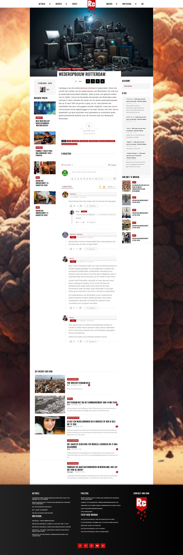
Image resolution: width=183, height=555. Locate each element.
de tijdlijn (66, 97)
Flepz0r (69, 426)
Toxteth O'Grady (131, 153)
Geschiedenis (77, 69)
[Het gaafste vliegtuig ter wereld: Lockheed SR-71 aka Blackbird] (50, 448)
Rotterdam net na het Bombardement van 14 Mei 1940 (92, 402)
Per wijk (111, 91)
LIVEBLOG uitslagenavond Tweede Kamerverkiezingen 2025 (100, 502)
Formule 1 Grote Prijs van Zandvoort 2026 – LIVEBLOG (44, 153)
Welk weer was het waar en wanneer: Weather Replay (43, 123)
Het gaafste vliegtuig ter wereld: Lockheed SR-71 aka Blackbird (92, 446)
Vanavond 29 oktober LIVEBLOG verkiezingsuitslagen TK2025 (101, 505)
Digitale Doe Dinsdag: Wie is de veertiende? (95, 531)
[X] (93, 81)
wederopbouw (93, 141)
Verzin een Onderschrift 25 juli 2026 (140, 201)
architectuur (65, 69)
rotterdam (75, 141)
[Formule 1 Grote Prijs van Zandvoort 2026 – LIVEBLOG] (45, 137)
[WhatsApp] (102, 81)
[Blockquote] (90, 179)
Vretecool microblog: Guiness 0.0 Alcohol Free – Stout (50, 524)
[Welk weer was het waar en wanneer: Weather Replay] (45, 108)
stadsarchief (84, 141)
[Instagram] (85, 545)
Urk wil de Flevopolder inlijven (42, 513)
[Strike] (81, 179)
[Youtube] (97, 545)
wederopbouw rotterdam (107, 141)
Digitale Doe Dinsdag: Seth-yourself (93, 528)
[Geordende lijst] (84, 179)
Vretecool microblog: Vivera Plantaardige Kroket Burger (51, 527)
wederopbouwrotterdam (69, 144)
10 (117, 426)
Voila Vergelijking (87, 511)
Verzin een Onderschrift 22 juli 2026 (140, 239)
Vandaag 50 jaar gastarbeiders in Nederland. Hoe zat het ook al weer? (92, 468)
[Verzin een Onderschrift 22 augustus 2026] (45, 167)
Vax (128, 128)
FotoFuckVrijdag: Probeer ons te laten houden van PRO (99, 522)
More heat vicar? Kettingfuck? (91, 525)
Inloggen (113, 165)
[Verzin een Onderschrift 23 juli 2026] (126, 225)
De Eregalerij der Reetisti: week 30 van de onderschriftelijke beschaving (141, 188)
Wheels (39, 147)
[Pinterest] (98, 81)
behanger (70, 472)
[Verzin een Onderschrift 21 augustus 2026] (45, 197)
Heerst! (39, 117)
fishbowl (73, 194)
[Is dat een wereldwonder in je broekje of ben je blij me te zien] (50, 425)
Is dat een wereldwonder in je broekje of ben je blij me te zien (91, 423)
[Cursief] (75, 179)
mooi (68, 141)
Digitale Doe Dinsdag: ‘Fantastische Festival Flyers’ (98, 519)
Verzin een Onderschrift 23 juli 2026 (140, 227)
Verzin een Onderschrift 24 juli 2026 (140, 214)
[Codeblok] (93, 179)
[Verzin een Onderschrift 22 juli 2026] (126, 237)
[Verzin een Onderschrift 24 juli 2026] (126, 212)
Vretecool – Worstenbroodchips (43, 520)
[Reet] (43, 89)
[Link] (96, 179)
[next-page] (126, 247)
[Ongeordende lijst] (87, 179)
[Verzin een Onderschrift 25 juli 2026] (126, 199)
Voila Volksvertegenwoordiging (92, 508)
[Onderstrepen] (78, 179)
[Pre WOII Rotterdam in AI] (50, 384)
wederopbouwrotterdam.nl (86, 88)
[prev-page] (123, 247)
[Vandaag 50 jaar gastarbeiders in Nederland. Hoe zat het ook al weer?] (50, 471)
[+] (102, 178)
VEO (37, 177)
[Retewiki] (103, 545)
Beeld (70, 399)
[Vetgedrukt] (72, 179)
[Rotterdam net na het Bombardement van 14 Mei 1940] (50, 405)
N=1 (68, 385)
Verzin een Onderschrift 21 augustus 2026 (42, 212)
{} (99, 178)
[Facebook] (88, 81)
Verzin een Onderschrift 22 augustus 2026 (42, 183)
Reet (47, 89)
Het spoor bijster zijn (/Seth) (42, 507)
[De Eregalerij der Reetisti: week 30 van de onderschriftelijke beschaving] (126, 186)
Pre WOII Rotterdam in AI (78, 382)
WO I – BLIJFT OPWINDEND (40, 510)
